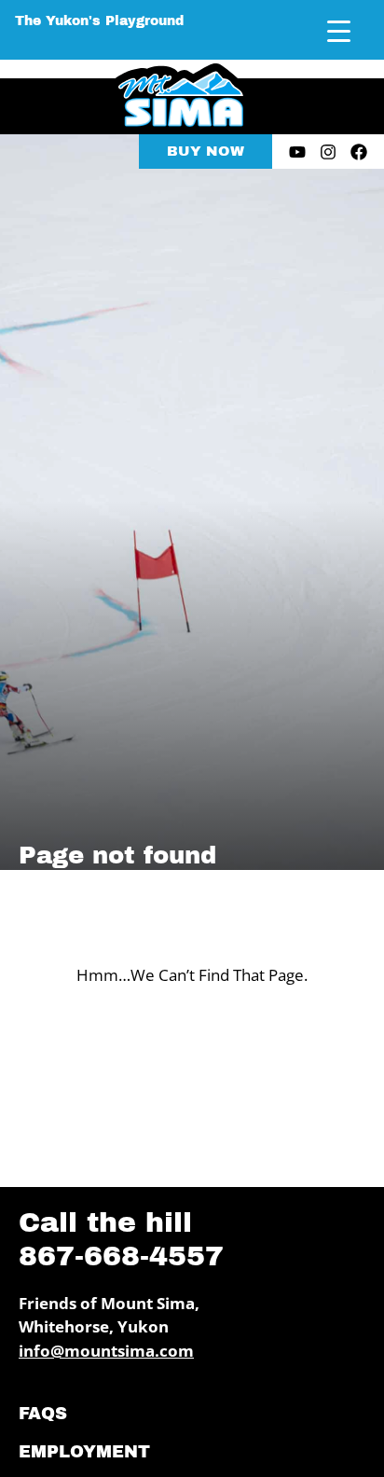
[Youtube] (297, 152)
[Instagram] (328, 152)
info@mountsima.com (106, 1350)
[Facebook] (359, 152)
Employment (84, 1451)
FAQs (43, 1413)
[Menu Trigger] (338, 30)
